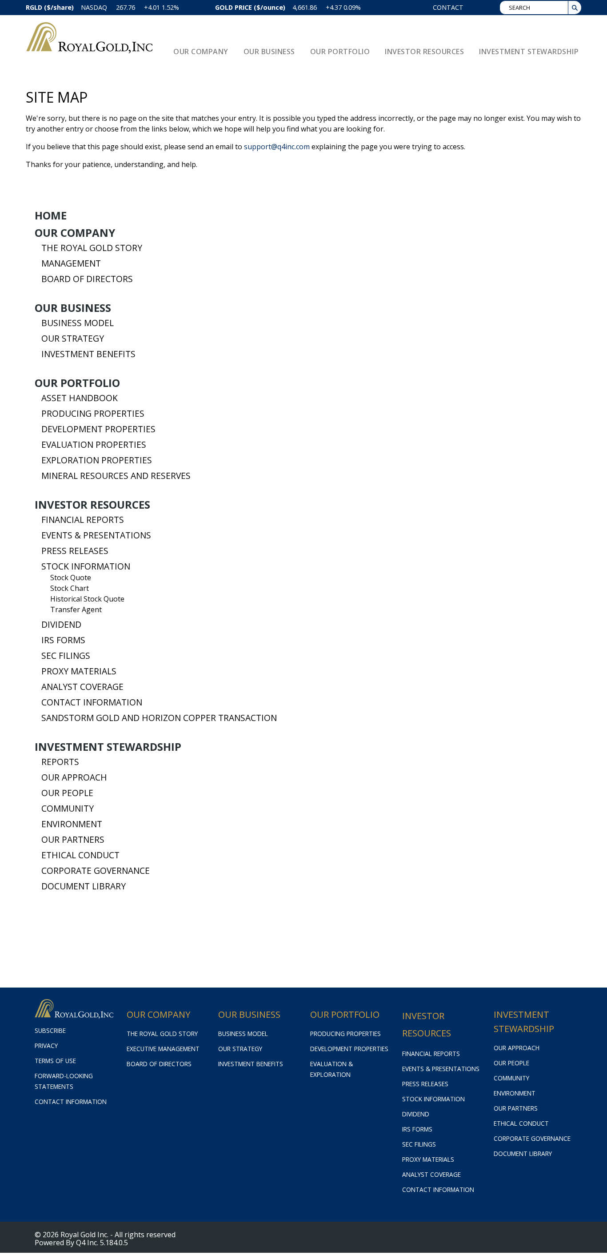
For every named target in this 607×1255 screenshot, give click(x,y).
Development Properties (98, 429)
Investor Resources (92, 504)
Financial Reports (82, 519)
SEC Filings (65, 655)
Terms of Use (55, 1060)
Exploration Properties (96, 460)
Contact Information (91, 702)
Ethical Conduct (80, 855)
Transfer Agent (76, 609)
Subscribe (50, 1030)
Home (51, 215)
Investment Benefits (88, 354)
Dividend (61, 624)
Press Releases (74, 551)
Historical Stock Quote (87, 599)
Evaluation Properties (93, 444)
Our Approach (74, 777)
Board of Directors (87, 279)
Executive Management (163, 1048)
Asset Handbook (79, 398)
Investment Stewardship (108, 746)
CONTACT (448, 7)
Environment (71, 824)
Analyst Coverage (82, 686)
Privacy (46, 1045)
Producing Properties (92, 413)
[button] (574, 7)
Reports (60, 762)
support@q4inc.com (277, 146)
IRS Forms (63, 640)
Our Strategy (72, 338)
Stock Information (85, 566)
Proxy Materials (78, 671)
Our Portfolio (77, 383)
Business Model (77, 323)
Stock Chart (69, 588)
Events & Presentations (96, 535)
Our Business (73, 308)
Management (71, 263)
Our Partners (72, 839)
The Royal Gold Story (91, 248)
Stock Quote (70, 577)
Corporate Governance (95, 870)
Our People (67, 793)
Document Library (83, 886)
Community (67, 808)
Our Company (75, 232)
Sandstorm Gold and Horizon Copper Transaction (159, 718)
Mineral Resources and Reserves (116, 475)
